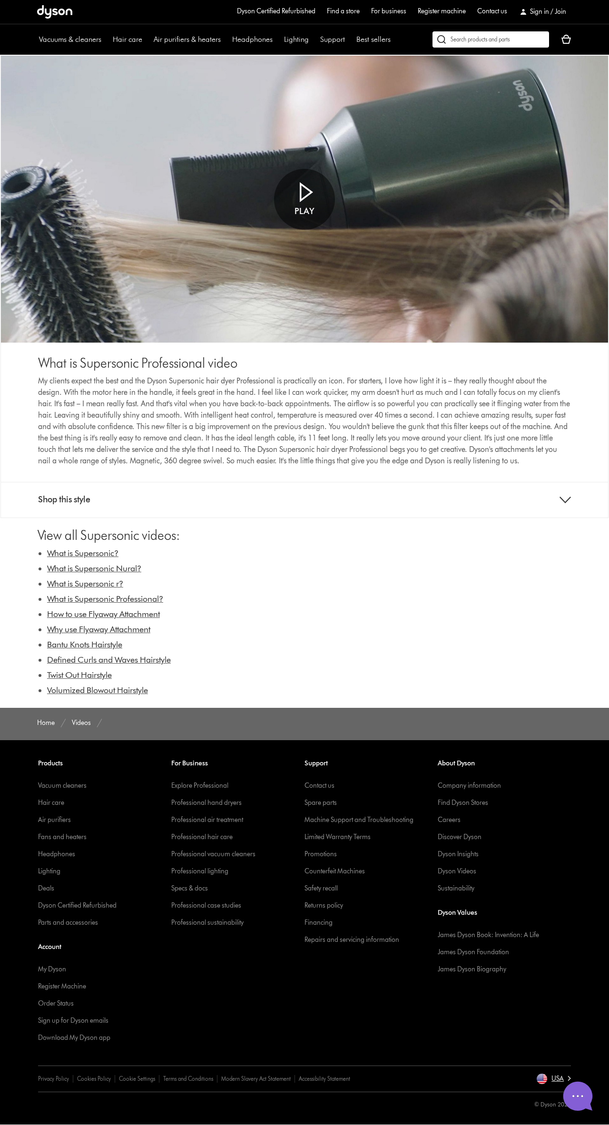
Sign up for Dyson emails (73, 1021)
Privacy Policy (53, 1078)
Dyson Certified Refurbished (276, 11)
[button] (304, 199)
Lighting (296, 39)
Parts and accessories (68, 923)
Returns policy (323, 905)
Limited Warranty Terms (337, 837)
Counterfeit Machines (334, 871)
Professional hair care (202, 837)
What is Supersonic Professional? (105, 599)
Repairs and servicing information (351, 940)
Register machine (442, 11)
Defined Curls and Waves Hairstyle (109, 660)
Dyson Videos (457, 871)
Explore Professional (199, 786)
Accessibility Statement (324, 1078)
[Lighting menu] (313, 39)
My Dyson (52, 969)
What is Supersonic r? (85, 583)
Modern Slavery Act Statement (256, 1078)
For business (388, 11)
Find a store (343, 11)
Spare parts (320, 803)
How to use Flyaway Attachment (103, 614)
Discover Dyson (459, 837)
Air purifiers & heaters (187, 39)
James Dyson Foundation (473, 952)
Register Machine (62, 986)
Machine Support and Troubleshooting (358, 820)
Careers (449, 820)
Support (332, 39)
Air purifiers (54, 820)
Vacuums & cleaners (70, 39)
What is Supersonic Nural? (94, 568)
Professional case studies (206, 905)
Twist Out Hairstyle (79, 675)
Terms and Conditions (188, 1078)
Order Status (56, 1003)
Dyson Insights (458, 854)
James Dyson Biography (472, 969)
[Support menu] (349, 39)
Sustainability (456, 888)
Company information (469, 786)
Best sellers (373, 39)
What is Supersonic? (82, 553)
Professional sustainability (207, 923)
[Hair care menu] (147, 39)
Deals (46, 888)
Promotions (320, 854)
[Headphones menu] (277, 39)
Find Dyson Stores (463, 803)
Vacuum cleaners (62, 786)
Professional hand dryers (206, 803)
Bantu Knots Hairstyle (84, 644)
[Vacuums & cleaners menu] (106, 39)
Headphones (252, 39)
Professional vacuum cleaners (213, 854)
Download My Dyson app (74, 1038)
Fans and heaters (62, 837)
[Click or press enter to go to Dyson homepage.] (54, 12)
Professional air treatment (207, 820)
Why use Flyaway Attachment (98, 629)
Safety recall (321, 888)
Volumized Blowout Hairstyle (97, 690)
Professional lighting (199, 871)
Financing (318, 923)
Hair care (127, 39)
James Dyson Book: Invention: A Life (488, 935)
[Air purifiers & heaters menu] (225, 39)
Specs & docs (189, 888)
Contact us (492, 11)
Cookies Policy (94, 1078)
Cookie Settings (137, 1078)
